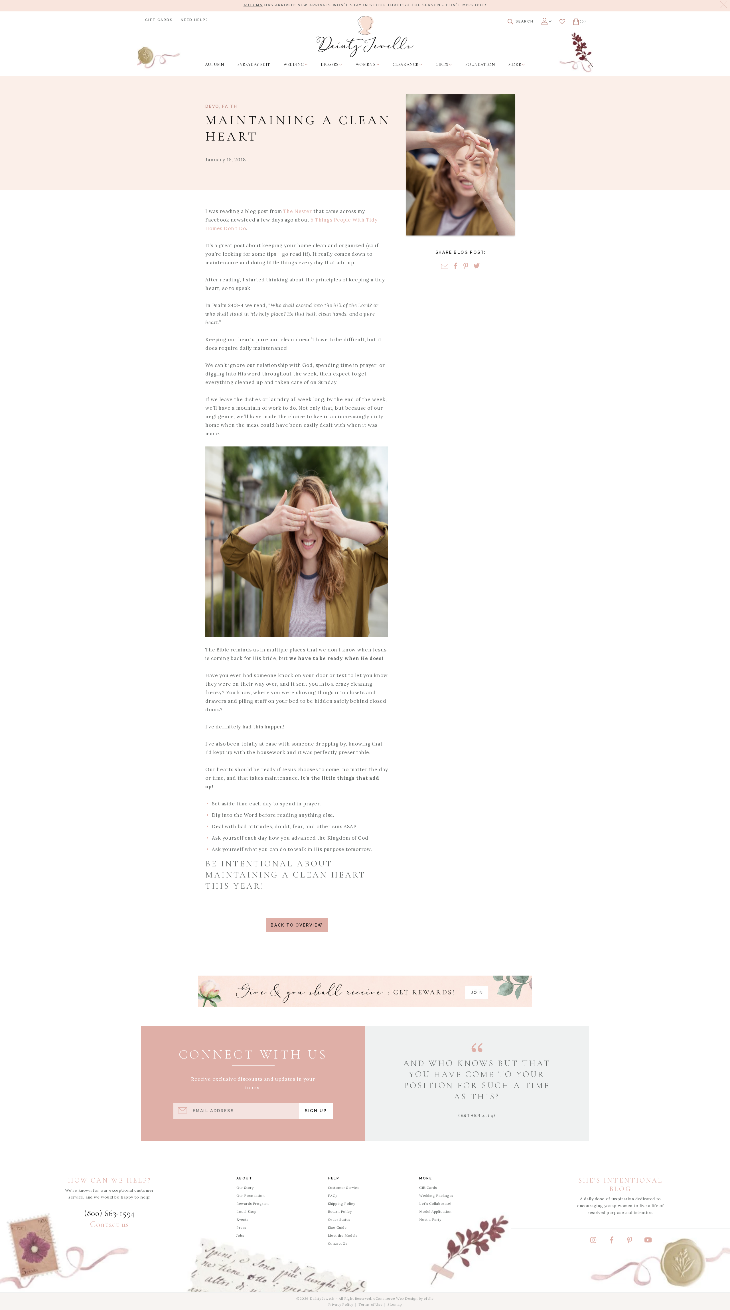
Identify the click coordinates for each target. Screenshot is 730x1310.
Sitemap (395, 1304)
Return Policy (340, 1211)
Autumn (253, 5)
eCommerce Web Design (395, 1298)
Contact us (109, 1224)
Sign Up (316, 1110)
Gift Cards (159, 20)
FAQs (333, 1195)
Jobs (240, 1235)
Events (242, 1219)
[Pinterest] (465, 266)
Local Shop (246, 1211)
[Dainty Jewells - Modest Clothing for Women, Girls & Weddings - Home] (365, 36)
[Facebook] (455, 266)
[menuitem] (214, 65)
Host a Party (430, 1219)
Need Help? (194, 20)
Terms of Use (370, 1304)
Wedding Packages (436, 1195)
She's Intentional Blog (620, 1184)
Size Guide (337, 1227)
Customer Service (344, 1187)
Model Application (435, 1211)
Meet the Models (343, 1235)
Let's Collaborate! (435, 1203)
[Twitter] (476, 266)
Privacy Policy (340, 1304)
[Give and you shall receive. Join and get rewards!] (365, 991)
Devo (212, 106)
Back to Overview (297, 925)
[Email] (444, 266)
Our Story (245, 1187)
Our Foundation (250, 1195)
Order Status (339, 1219)
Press (241, 1227)
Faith (230, 106)
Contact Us (338, 1243)
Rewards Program (252, 1203)
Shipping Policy (341, 1203)
